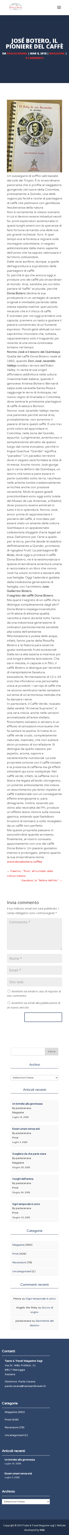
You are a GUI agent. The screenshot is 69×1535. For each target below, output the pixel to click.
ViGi (42, 1530)
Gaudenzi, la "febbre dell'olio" (41, 880)
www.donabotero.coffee (24, 862)
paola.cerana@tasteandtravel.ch (25, 1386)
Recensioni (19, 1262)
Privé (15, 1253)
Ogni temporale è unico (41, 1298)
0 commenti (34, 58)
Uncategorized (21, 1271)
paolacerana (17, 53)
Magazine (57, 53)
